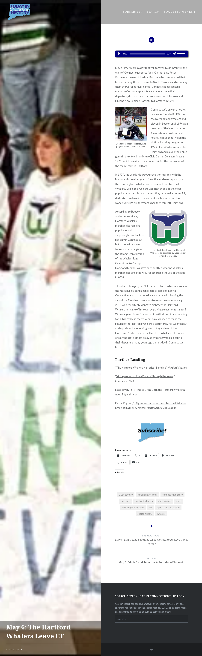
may (178, 501)
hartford (125, 501)
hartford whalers (144, 501)
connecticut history (172, 494)
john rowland (164, 501)
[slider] (181, 53)
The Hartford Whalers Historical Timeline (141, 367)
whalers (161, 513)
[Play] (119, 53)
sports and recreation (168, 507)
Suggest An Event (180, 11)
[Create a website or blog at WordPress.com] (151, 649)
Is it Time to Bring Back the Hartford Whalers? (157, 389)
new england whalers (133, 507)
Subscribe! (132, 11)
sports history (144, 513)
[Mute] (174, 53)
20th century (126, 494)
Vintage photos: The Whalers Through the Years (144, 376)
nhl (150, 507)
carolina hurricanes (147, 494)
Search (153, 11)
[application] (151, 54)
